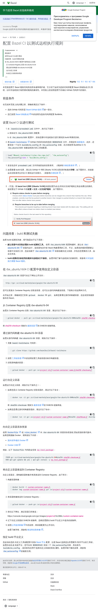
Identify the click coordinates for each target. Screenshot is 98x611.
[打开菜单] (3, 3)
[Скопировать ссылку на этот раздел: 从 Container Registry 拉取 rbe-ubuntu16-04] (51, 305)
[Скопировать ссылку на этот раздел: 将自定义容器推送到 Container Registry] (46, 469)
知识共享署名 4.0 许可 (40, 560)
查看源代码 (26, 82)
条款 (4, 600)
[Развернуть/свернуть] (16, 50)
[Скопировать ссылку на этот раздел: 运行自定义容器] (22, 380)
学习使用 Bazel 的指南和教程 (18, 10)
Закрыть (75, 36)
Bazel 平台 (40, 542)
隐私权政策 (12, 600)
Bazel (5, 37)
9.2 (78, 82)
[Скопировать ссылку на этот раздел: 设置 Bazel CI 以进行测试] (36, 122)
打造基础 (6, 19)
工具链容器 (17, 358)
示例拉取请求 (68, 165)
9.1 (82, 82)
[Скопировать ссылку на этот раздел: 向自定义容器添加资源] (29, 427)
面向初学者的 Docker (17, 440)
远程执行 (22, 37)
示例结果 (54, 173)
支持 (52, 578)
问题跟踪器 (54, 582)
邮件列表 (33, 19)
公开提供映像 (17, 525)
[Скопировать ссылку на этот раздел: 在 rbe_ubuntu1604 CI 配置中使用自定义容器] (61, 269)
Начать (88, 36)
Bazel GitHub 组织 (33, 110)
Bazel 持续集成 (22, 114)
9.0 (86, 82)
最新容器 (31, 326)
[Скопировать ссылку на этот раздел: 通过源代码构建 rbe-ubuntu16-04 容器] (45, 333)
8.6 (94, 82)
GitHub (5, 582)
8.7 (90, 82)
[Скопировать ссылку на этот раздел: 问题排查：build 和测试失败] (40, 233)
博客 (4, 578)
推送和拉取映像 (34, 530)
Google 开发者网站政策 (21, 563)
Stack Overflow (56, 590)
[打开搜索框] (68, 2)
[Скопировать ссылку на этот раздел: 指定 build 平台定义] (25, 537)
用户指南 (13, 37)
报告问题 (10, 82)
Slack (52, 586)
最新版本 (81, 142)
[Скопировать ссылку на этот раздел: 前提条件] (16, 98)
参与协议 (44, 19)
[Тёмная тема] (90, 152)
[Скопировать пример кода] (93, 152)
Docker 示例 (13, 445)
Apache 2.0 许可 (76, 560)
